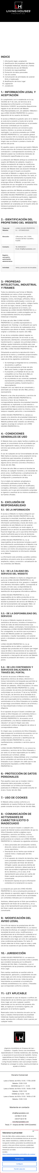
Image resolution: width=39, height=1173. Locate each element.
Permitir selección (19, 1169)
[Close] (35, 1131)
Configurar (19, 1164)
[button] (18, 19)
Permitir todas (19, 1159)
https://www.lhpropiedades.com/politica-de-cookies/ (18, 1154)
